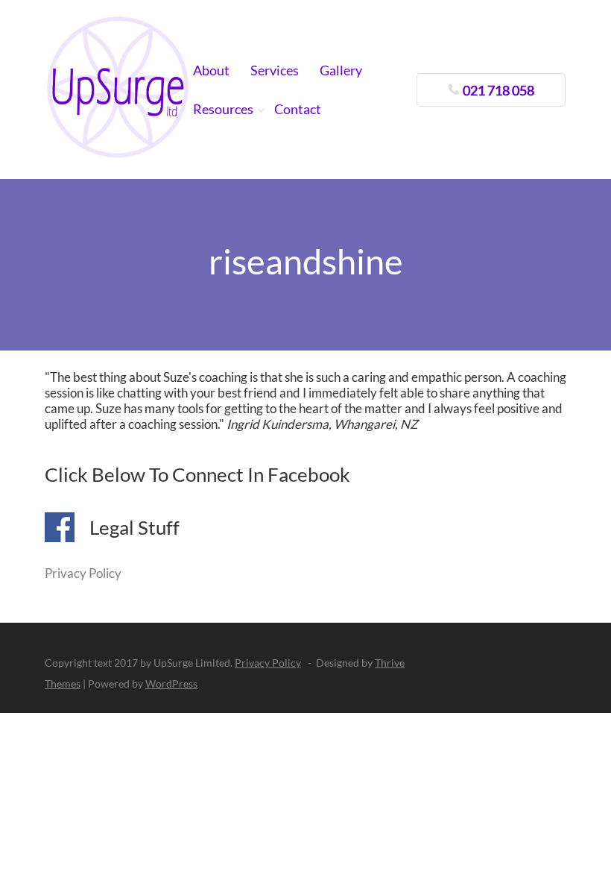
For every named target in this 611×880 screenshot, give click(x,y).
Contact (297, 109)
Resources (223, 109)
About (211, 70)
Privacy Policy (83, 573)
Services (274, 70)
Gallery (341, 70)
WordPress (171, 683)
